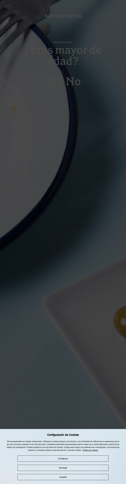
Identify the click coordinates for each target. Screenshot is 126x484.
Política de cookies (90, 450)
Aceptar (63, 477)
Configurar (63, 458)
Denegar (63, 468)
